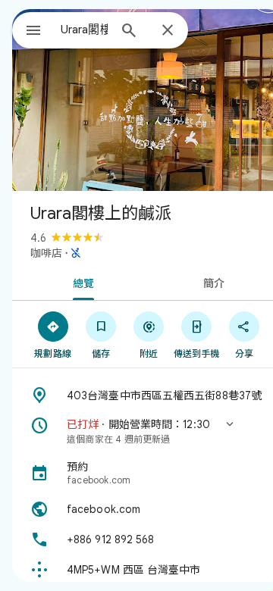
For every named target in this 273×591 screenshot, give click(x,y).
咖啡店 (46, 253)
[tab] (80, 282)
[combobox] (84, 29)
